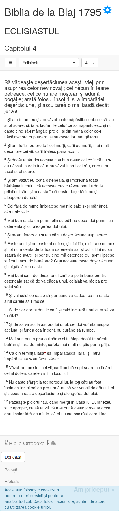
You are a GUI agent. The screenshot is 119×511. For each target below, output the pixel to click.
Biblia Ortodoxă (27, 443)
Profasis (12, 481)
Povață (11, 470)
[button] (49, 62)
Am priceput (94, 489)
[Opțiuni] (10, 62)
